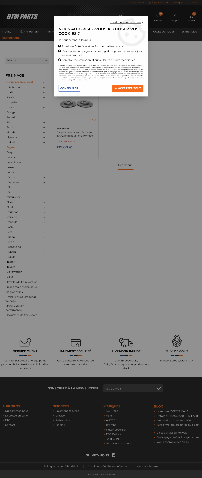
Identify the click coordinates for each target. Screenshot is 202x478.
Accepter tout (129, 88)
